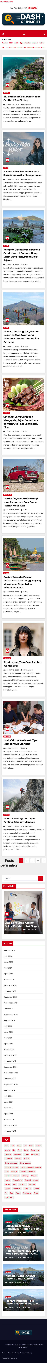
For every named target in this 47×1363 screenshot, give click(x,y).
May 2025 (8, 1038)
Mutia (25, 264)
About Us (10, 1353)
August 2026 (9, 950)
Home (4, 1353)
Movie (6, 167)
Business (9, 919)
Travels (6, 93)
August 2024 (9, 1090)
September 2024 (11, 1084)
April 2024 (8, 1114)
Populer (4, 43)
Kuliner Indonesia (11, 1163)
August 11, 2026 (12, 748)
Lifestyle (7, 658)
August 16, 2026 (12, 346)
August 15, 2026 (12, 431)
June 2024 (8, 1102)
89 (38, 860)
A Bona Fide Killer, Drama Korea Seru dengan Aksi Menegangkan (21, 1253)
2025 (11, 43)
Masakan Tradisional (12, 1176)
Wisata (6, 246)
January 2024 (10, 1131)
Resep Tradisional (31, 1180)
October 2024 (10, 1079)
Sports (6, 814)
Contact (18, 1353)
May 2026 (8, 968)
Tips (21, 43)
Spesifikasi (17, 1189)
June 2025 (8, 1032)
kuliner (41, 43)
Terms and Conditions (9, 1358)
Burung (7, 1150)
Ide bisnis (8, 1154)
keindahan (35, 1154)
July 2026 (8, 956)
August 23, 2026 (12, 179)
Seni (14, 1184)
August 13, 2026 (12, 592)
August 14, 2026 (12, 510)
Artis (25, 1146)
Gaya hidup (35, 1150)
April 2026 (8, 974)
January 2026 (10, 991)
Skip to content (6, 2)
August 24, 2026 (12, 104)
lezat (7, 1171)
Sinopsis (32, 1184)
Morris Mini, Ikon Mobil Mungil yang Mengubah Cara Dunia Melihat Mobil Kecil (20, 502)
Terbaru (36, 1189)
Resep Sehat (17, 1180)
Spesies (7, 1189)
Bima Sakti (27, 179)
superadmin (28, 670)
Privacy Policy (27, 1353)
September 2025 (11, 1014)
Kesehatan (8, 1159)
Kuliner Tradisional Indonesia (31, 1167)
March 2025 (9, 1049)
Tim (6, 1193)
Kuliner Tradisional (11, 1167)
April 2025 (8, 1044)
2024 (6, 1146)
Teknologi (27, 1189)
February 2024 (10, 1125)
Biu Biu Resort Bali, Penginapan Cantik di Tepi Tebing (22, 1228)
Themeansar (23, 1347)
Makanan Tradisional (27, 1171)
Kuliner (6, 413)
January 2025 (10, 1061)
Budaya (38, 1146)
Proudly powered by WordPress (16, 1344)
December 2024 (11, 1067)
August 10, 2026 (12, 826)
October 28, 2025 (15, 929)
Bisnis (31, 1146)
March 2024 (9, 1119)
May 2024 (8, 1108)
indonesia (17, 1154)
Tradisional (27, 1193)
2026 (16, 43)
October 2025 (10, 1009)
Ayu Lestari (28, 826)
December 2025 (10, 997)
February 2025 (10, 1055)
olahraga (25, 1176)
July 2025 (8, 1026)
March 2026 (9, 979)
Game (26, 1150)
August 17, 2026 (12, 264)
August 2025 (9, 1020)
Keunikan (28, 43)
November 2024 (11, 1073)
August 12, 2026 (12, 670)
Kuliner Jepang (25, 1163)
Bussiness (7, 736)
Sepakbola (22, 1184)
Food (20, 1150)
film (13, 1150)
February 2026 (10, 985)
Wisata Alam (9, 1197)
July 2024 (8, 1096)
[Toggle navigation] (24, 34)
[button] (44, 34)
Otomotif (34, 1176)
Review (7, 1184)
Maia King (27, 104)
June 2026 (8, 962)
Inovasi (35, 43)
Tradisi (18, 1193)
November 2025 (11, 1003)
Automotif (7, 494)
